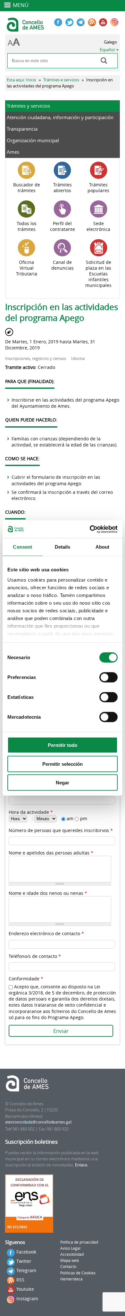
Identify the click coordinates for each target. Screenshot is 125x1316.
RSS (20, 1280)
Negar (62, 782)
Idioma (78, 358)
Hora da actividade (31, 812)
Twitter (23, 1261)
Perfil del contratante (62, 226)
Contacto (68, 1266)
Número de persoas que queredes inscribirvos (61, 830)
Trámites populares (98, 187)
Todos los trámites (27, 226)
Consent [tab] (22, 547)
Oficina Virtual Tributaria (26, 268)
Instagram (27, 1299)
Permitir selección (62, 763)
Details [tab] (63, 547)
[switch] (108, 677)
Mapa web (69, 1260)
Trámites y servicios (28, 105)
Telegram (26, 1270)
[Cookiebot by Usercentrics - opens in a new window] (90, 529)
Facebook (26, 1252)
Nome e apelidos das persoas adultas (51, 853)
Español (107, 50)
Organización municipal (33, 140)
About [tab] (103, 547)
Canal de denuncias (62, 265)
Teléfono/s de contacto (35, 956)
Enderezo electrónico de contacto (46, 933)
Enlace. (81, 1165)
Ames (13, 152)
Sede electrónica (98, 226)
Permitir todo (62, 745)
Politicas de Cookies (78, 1273)
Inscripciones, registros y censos (35, 358)
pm (83, 818)
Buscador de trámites (26, 187)
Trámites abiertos (62, 187)
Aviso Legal (70, 1248)
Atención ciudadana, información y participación (60, 117)
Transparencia (22, 129)
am (71, 818)
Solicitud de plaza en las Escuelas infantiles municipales (98, 273)
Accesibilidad (72, 1254)
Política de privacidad (79, 1242)
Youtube (25, 1289)
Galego (110, 42)
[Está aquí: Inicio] (26, 28)
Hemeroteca (71, 1279)
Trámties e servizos (61, 80)
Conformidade (26, 979)
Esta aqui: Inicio (21, 80)
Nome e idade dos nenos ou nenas (48, 893)
